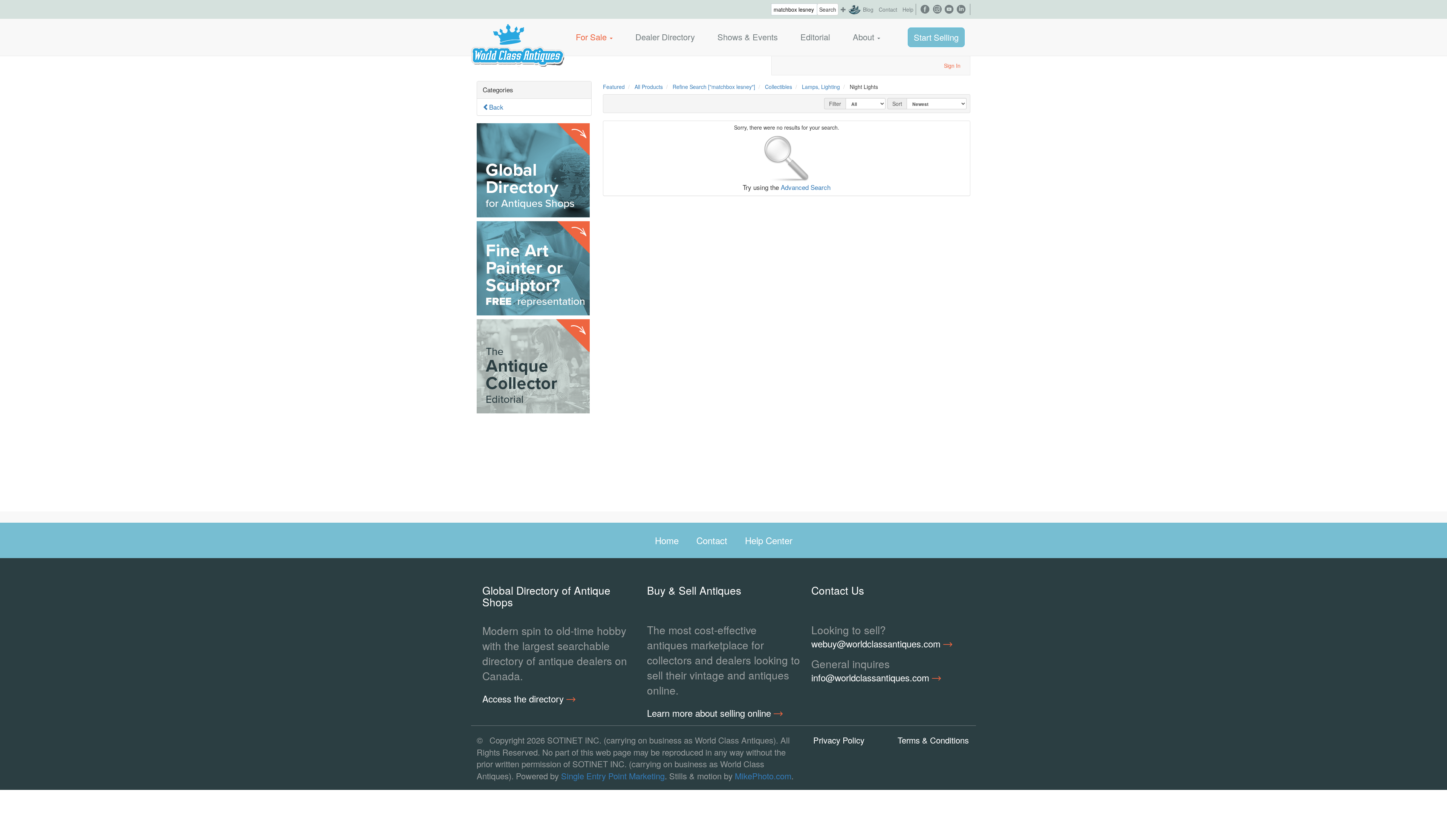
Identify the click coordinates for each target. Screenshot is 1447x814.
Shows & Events (747, 37)
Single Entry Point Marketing (613, 776)
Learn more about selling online (710, 713)
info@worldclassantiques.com (871, 677)
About (864, 37)
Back (496, 107)
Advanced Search (806, 187)
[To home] (517, 37)
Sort (897, 103)
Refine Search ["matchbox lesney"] (714, 86)
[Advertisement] (534, 464)
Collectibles (778, 86)
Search (827, 9)
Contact (888, 9)
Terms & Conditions (933, 740)
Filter (835, 103)
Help (907, 9)
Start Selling (936, 37)
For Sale (592, 37)
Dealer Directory (665, 37)
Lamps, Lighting (821, 86)
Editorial (815, 37)
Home (667, 540)
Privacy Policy (838, 740)
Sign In (952, 65)
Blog (868, 9)
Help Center (768, 540)
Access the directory (524, 698)
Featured (614, 86)
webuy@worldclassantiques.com (877, 643)
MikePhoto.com (763, 776)
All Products (649, 86)
